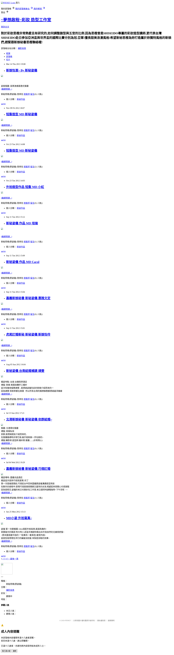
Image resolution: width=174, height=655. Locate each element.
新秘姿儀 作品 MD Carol (22, 262)
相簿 (8, 53)
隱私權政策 (101, 620)
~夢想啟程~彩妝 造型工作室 (26, 19)
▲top (3, 104)
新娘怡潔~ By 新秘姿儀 (21, 70)
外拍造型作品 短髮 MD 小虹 (25, 187)
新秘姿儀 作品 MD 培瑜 (22, 223)
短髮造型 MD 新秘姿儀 (21, 114)
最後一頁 (14, 559)
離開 (14, 651)
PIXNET (68, 620)
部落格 (9, 56)
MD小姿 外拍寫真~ (19, 518)
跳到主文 (5, 27)
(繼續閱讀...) (6, 89)
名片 (8, 60)
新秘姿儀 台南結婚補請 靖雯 (25, 370)
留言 (32, 94)
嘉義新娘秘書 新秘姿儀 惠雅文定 (28, 298)
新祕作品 (21, 99)
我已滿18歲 (6, 651)
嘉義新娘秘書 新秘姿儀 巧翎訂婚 (28, 468)
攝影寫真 (22, 48)
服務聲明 (111, 620)
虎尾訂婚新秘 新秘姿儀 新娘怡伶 (28, 334)
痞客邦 (27, 94)
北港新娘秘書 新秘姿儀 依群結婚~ (29, 419)
